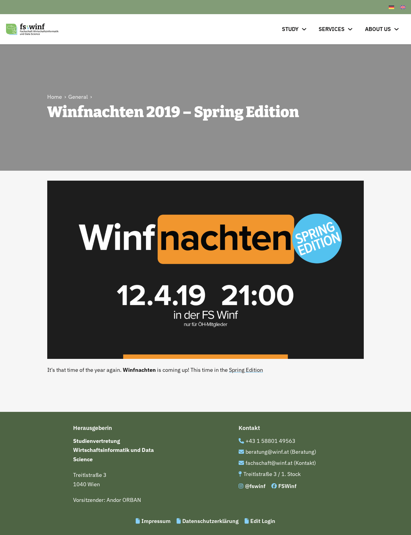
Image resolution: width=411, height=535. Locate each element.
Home (54, 96)
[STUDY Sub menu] (304, 29)
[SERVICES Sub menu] (350, 29)
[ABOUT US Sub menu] (396, 29)
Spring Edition (246, 369)
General (78, 96)
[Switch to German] (391, 7)
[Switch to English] (403, 7)
